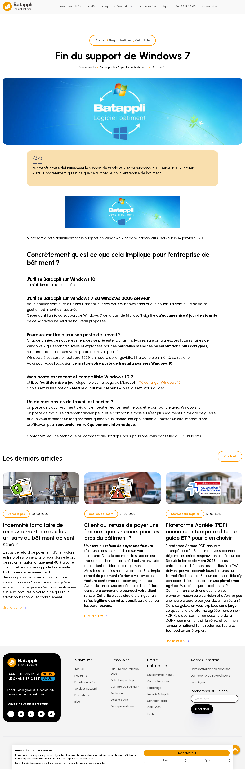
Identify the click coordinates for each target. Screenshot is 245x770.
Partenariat (118, 693)
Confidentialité (157, 701)
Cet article (142, 40)
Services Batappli (85, 689)
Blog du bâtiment (121, 40)
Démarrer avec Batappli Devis (210, 675)
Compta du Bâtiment (125, 687)
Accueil (101, 40)
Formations (82, 695)
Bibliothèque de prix (124, 680)
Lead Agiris (198, 682)
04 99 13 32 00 (186, 6)
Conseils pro (16, 514)
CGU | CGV (154, 707)
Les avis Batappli (158, 694)
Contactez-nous (158, 681)
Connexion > (211, 6)
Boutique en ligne (122, 706)
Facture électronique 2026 (125, 671)
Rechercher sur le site (209, 691)
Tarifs (92, 6)
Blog (105, 6)
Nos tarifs (80, 675)
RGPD (150, 714)
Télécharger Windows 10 (159, 382)
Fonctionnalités (70, 6)
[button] (124, 6)
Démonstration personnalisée (210, 669)
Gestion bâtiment (101, 514)
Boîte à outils (119, 700)
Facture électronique (154, 6)
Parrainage (154, 688)
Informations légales (185, 514)
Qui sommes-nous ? (161, 675)
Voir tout (230, 456)
